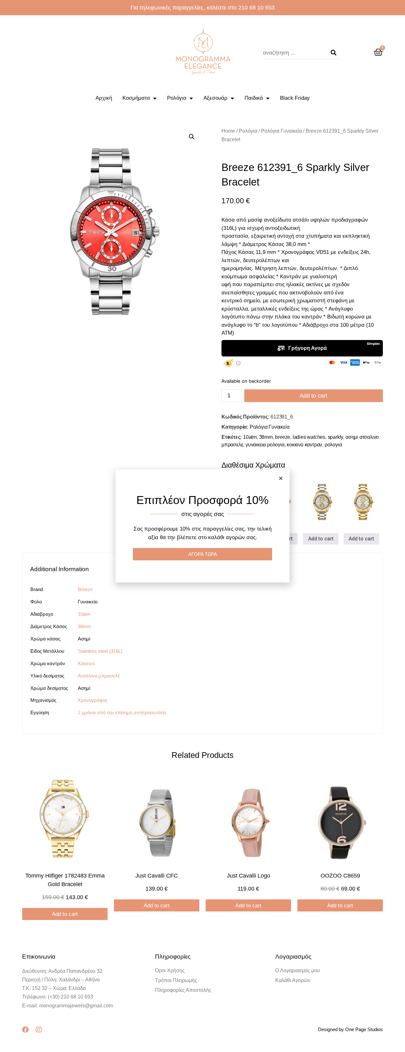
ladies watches (309, 437)
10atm (250, 437)
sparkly (335, 437)
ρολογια (333, 444)
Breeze (85, 589)
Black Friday (295, 98)
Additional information (59, 569)
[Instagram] (38, 1029)
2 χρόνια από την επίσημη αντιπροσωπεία (122, 712)
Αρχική (104, 98)
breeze (282, 437)
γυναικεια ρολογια (265, 444)
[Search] (333, 53)
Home (228, 131)
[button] (280, 478)
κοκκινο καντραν (304, 444)
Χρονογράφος (93, 700)
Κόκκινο (86, 663)
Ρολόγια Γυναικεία (281, 131)
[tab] (63, 569)
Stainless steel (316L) (100, 651)
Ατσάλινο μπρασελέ (99, 675)
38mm (266, 437)
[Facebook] (25, 1029)
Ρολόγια (176, 98)
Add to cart (313, 396)
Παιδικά (254, 98)
